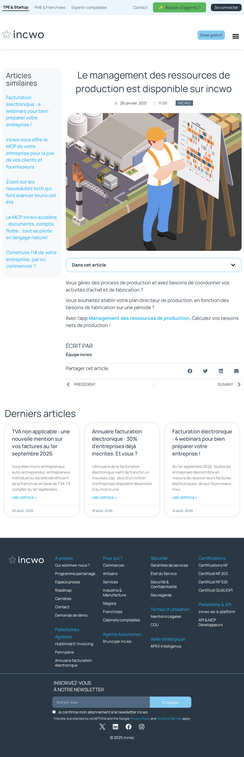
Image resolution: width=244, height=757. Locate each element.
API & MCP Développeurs (210, 622)
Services (110, 581)
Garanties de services (169, 565)
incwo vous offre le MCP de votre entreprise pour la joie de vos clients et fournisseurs (30, 153)
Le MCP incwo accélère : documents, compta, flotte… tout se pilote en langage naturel (31, 227)
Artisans (110, 573)
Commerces (113, 565)
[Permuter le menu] (236, 36)
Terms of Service (169, 718)
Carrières (63, 598)
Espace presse (67, 581)
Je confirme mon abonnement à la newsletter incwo (103, 712)
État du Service (164, 573)
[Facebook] (128, 727)
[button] (233, 265)
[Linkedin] (115, 727)
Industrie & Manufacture (114, 593)
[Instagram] (141, 727)
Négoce (109, 603)
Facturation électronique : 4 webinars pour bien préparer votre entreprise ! (27, 111)
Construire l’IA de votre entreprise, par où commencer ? (31, 259)
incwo (184, 103)
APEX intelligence (166, 646)
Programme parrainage (75, 573)
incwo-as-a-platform (216, 611)
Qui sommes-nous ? (72, 565)
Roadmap (63, 590)
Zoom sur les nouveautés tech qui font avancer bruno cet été (31, 191)
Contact (62, 606)
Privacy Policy (140, 718)
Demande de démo (71, 615)
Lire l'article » (24, 497)
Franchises (112, 611)
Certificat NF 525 (213, 581)
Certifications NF (213, 565)
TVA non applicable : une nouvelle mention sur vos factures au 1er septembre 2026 (41, 442)
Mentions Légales (166, 616)
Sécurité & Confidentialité (164, 584)
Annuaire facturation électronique (73, 663)
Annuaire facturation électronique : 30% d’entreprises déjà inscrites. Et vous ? (117, 442)
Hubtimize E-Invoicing (74, 643)
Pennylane (64, 652)
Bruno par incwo (117, 641)
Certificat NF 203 (213, 573)
